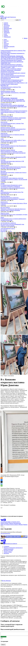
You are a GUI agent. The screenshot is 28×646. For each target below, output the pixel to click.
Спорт (5, 34)
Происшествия (8, 28)
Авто (5, 42)
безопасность (4, 202)
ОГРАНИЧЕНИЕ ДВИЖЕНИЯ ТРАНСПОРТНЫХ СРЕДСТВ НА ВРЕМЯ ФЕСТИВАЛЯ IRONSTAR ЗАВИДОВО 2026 (13, 99)
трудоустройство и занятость (8, 223)
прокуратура (4, 122)
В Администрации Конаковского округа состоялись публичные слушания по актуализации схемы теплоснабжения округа (13, 186)
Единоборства (4, 176)
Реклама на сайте (8, 550)
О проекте (6, 546)
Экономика (7, 32)
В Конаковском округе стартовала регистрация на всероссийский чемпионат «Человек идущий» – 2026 (14, 112)
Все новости (4, 230)
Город (5, 39)
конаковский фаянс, (6, 521)
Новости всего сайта (6, 103)
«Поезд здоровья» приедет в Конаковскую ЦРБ (13, 157)
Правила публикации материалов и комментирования (13, 548)
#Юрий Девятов (23, 524)
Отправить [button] (3, 636)
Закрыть (3, 644)
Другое (6, 48)
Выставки (3, 171)
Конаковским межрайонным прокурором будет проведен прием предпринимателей (13, 129)
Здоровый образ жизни (7, 116)
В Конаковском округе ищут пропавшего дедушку (14, 214)
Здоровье (3, 159)
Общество (6, 31)
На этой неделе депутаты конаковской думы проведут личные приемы (12, 225)
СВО (2, 96)
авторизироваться (5, 533)
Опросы (6, 45)
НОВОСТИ (5, 85)
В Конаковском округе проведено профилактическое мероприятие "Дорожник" (13, 198)
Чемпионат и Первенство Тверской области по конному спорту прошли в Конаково (13, 209)
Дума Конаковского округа (8, 228)
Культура (6, 41)
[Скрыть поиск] (20, 20)
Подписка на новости (11, 543)
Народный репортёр (9, 46)
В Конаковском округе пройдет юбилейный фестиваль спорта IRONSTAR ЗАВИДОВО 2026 (14, 105)
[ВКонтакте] (1, 480)
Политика (6, 29)
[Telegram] (1, 484)
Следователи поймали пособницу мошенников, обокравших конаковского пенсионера (13, 118)
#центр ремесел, (14, 524)
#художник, (7, 524)
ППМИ (3, 183)
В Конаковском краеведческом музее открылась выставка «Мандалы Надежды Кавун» (13, 167)
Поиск (2, 217)
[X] (1, 482)
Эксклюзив (7, 25)
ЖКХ (2, 190)
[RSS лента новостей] (4, 543)
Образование (7, 36)
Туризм (6, 35)
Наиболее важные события (8, 91)
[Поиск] (5, 18)
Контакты (6, 553)
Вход (3, 18)
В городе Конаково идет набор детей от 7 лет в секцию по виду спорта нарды (13, 141)
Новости (6, 24)
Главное (6, 22)
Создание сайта (18, 617)
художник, (14, 521)
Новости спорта (5, 109)
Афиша (25, 38)
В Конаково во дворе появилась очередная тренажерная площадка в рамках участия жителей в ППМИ (14, 179)
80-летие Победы (5, 196)
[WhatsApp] (1, 486)
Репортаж (6, 27)
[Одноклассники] (1, 478)
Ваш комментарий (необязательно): (13, 629)
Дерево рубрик (8, 552)
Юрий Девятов (9, 523)
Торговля (6, 43)
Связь (2, 138)
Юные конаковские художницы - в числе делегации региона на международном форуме (13, 152)
